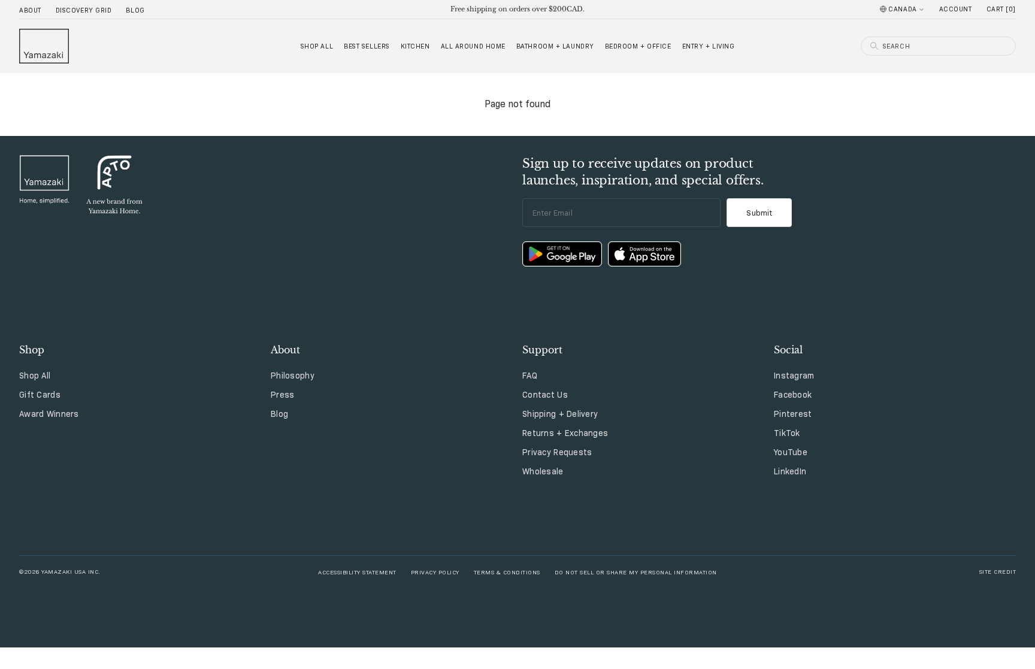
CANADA (902, 9)
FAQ (529, 375)
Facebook (793, 394)
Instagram (794, 375)
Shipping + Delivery (560, 413)
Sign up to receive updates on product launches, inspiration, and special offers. (643, 171)
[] (1001, 9)
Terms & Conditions (507, 572)
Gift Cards (39, 394)
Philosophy (292, 375)
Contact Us (545, 394)
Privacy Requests (557, 452)
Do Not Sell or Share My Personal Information (636, 572)
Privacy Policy (435, 572)
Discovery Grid (84, 10)
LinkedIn (790, 471)
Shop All (34, 375)
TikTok (787, 433)
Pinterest (793, 413)
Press (282, 394)
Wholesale (543, 471)
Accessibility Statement (357, 572)
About (30, 10)
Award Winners (49, 413)
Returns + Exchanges (565, 433)
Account (955, 9)
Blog (135, 10)
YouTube (790, 452)
